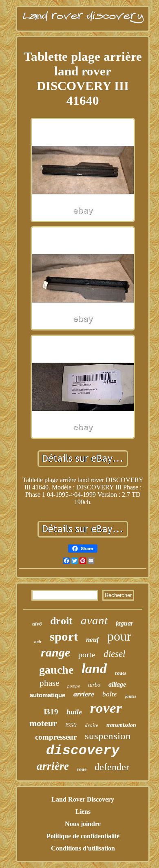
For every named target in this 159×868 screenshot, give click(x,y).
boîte (109, 694)
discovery (82, 750)
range (55, 652)
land (94, 668)
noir (38, 641)
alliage (117, 684)
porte (86, 654)
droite (91, 725)
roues (120, 673)
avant (94, 620)
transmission (121, 725)
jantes (130, 696)
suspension (108, 735)
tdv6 (37, 624)
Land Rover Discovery (82, 799)
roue (81, 769)
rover (106, 708)
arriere (83, 694)
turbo (94, 685)
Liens (83, 811)
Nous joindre (83, 823)
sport (64, 636)
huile (74, 712)
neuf (92, 639)
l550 (71, 725)
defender (112, 767)
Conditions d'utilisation (83, 848)
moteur (43, 723)
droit (61, 621)
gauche (56, 669)
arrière (53, 766)
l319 (51, 711)
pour (119, 636)
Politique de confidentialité (82, 836)
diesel (114, 654)
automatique (47, 695)
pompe (73, 685)
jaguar (124, 623)
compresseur (56, 737)
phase (49, 683)
